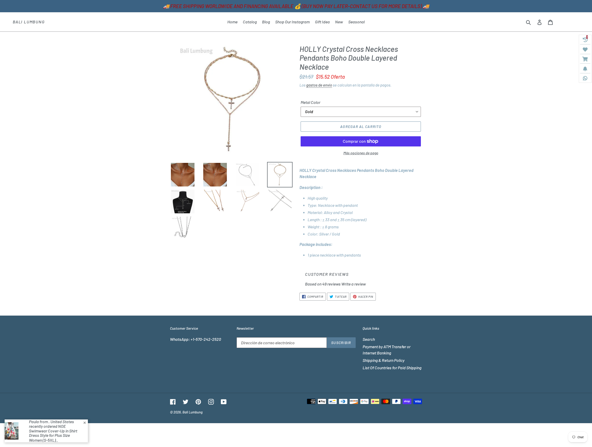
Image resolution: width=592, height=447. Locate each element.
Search (369, 339)
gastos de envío (319, 85)
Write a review (353, 283)
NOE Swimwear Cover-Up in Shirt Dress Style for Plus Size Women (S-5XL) (53, 433)
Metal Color (310, 102)
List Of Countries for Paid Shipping (392, 367)
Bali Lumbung (29, 21)
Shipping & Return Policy (383, 360)
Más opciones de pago (360, 153)
